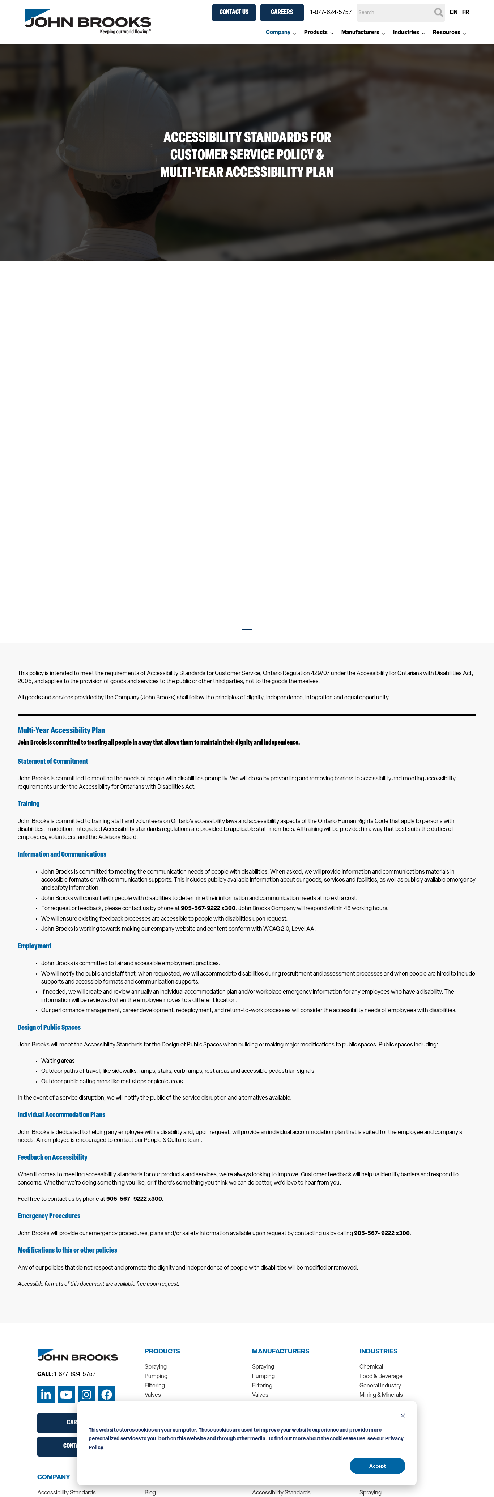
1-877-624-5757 (331, 13)
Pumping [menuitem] (156, 1376)
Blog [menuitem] (150, 1493)
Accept (377, 1466)
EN (454, 13)
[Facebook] (106, 1394)
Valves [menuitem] (153, 1395)
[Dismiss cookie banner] (402, 1416)
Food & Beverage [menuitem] (381, 1376)
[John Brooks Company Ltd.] (88, 22)
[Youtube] (66, 1394)
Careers (282, 12)
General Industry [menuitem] (380, 1386)
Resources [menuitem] (446, 32)
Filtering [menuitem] (155, 1386)
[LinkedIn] (46, 1394)
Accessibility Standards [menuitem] (66, 1493)
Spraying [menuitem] (156, 1367)
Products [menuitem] (316, 32)
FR (465, 13)
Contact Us (234, 12)
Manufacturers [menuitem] (360, 32)
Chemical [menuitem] (371, 1367)
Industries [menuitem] (406, 32)
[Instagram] (86, 1394)
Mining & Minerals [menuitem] (381, 1395)
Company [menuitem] (278, 32)
